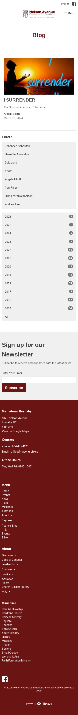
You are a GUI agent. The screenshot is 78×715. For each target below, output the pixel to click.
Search (65, 3)
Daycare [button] (7, 520)
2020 (38, 266)
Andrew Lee (12, 204)
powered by (37, 707)
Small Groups (10, 652)
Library (6, 636)
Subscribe (14, 387)
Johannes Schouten (17, 146)
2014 (38, 308)
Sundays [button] (7, 569)
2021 (38, 258)
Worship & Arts (11, 656)
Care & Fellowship (12, 609)
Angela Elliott (13, 179)
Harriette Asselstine (17, 154)
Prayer (6, 644)
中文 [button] (4, 591)
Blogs (5, 502)
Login (39, 690)
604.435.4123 (20, 446)
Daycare (7, 620)
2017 (38, 291)
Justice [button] (6, 574)
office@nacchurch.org (24, 451)
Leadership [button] (8, 564)
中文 (4, 529)
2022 (38, 250)
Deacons (7, 624)
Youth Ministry (10, 632)
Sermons (7, 510)
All (6, 316)
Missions (7, 640)
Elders (5, 582)
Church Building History (15, 586)
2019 (38, 275)
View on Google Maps (15, 431)
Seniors (6, 648)
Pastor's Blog (9, 525)
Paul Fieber (12, 187)
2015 (38, 300)
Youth (8, 171)
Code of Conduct (12, 559)
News (5, 498)
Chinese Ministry (12, 617)
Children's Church (12, 613)
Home (5, 490)
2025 (38, 225)
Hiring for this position (19, 196)
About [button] (5, 515)
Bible (5, 537)
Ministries (7, 506)
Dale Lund (11, 162)
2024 (38, 233)
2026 (38, 216)
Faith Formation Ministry (16, 660)
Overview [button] (7, 555)
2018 (38, 283)
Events (6, 494)
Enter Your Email (12, 373)
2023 (38, 241)
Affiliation (7, 578)
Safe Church (9, 628)
